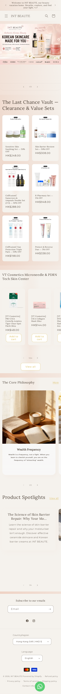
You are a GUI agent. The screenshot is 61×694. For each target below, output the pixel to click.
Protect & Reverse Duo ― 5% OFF (44, 248)
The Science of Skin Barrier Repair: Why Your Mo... (29, 516)
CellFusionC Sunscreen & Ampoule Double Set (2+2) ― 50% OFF (15, 199)
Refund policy (51, 676)
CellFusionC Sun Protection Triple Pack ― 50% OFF (13, 249)
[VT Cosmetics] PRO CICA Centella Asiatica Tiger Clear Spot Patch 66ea (13, 321)
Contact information (32, 686)
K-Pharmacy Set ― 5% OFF (44, 196)
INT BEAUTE (16, 676)
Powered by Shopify (32, 676)
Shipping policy (49, 681)
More (56, 382)
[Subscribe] (49, 609)
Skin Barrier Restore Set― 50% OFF (45, 147)
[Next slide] (37, 86)
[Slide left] (23, 358)
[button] (6, 16)
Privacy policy (13, 681)
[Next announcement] (55, 5)
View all (30, 366)
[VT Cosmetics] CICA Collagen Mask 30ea (38, 318)
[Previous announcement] (5, 5)
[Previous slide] (23, 86)
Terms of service (31, 681)
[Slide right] (37, 358)
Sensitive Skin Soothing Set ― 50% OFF (15, 149)
